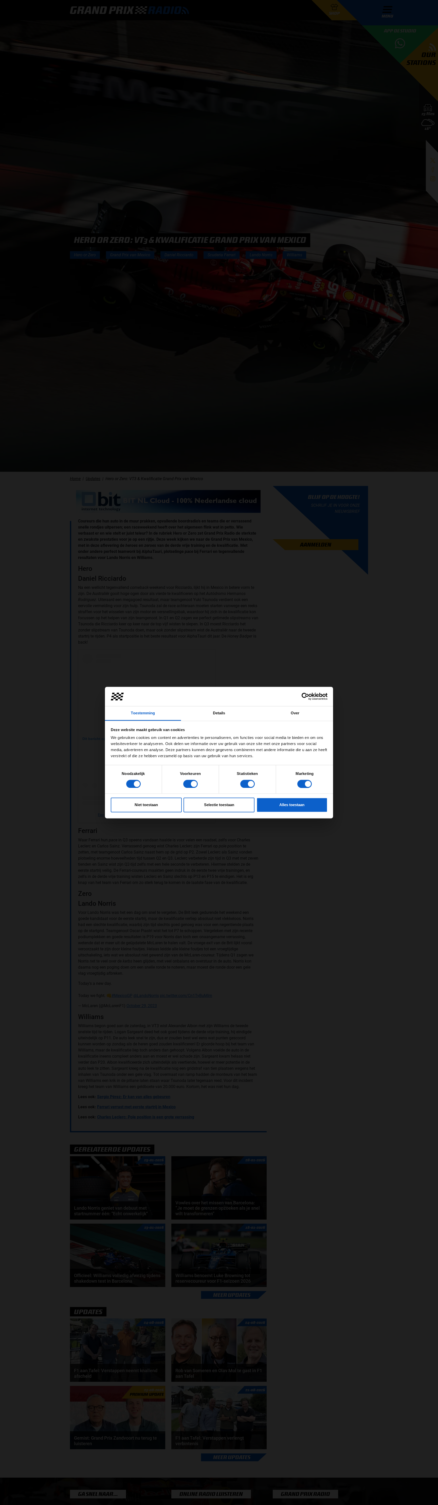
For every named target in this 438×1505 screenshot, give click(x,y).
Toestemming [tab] (143, 713)
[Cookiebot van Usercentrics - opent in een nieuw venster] (305, 696)
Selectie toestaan (219, 805)
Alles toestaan (291, 805)
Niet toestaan (146, 805)
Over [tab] (295, 713)
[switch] (190, 784)
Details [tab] (219, 713)
